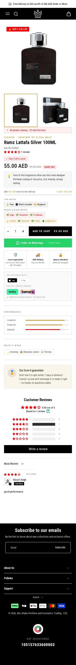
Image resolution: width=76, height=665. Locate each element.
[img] (12, 474)
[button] (12, 151)
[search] (15, 14)
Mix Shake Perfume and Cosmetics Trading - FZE (42, 613)
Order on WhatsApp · (40, 242)
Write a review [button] (38, 449)
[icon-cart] (67, 14)
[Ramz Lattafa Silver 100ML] (20, 110)
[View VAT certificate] (38, 656)
